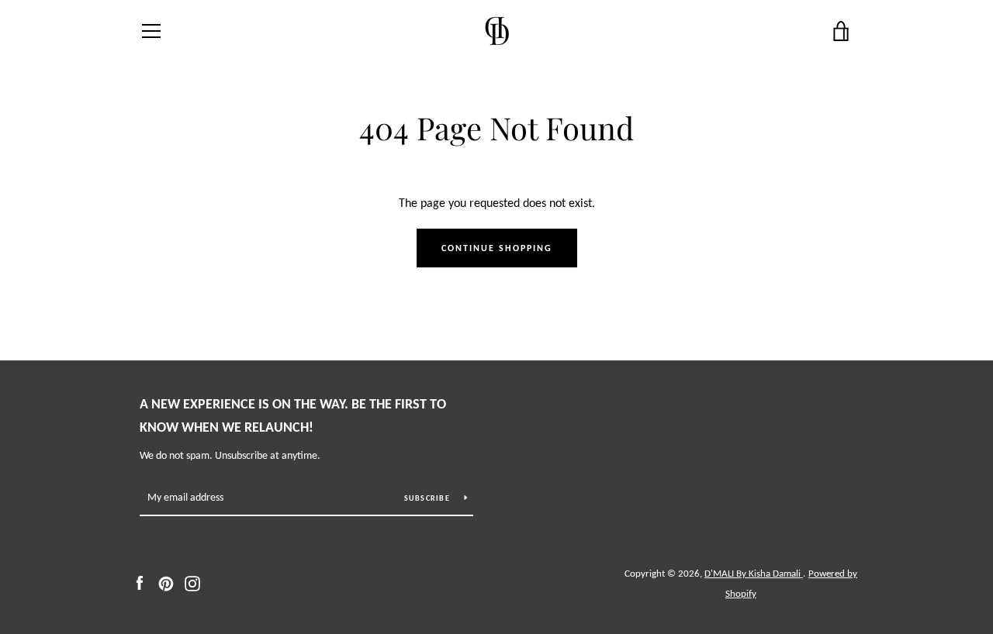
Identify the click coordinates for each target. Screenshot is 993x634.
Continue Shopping (496, 248)
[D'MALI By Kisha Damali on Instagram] (192, 582)
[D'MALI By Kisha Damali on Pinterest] (166, 582)
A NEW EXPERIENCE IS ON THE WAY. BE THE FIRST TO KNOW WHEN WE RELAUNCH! (293, 415)
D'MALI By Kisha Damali (753, 573)
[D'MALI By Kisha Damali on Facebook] (139, 582)
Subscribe (428, 498)
